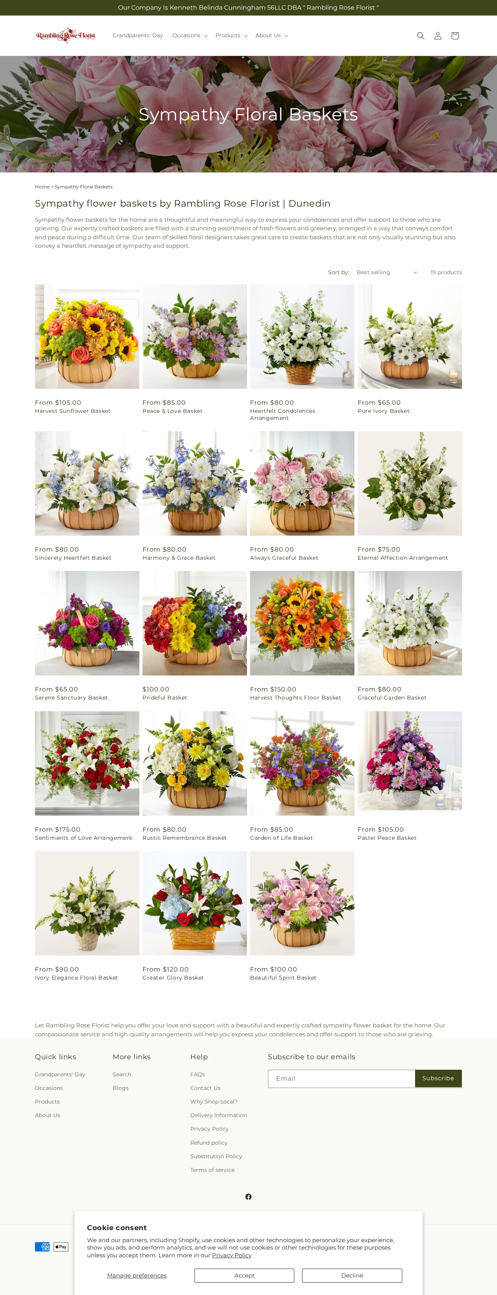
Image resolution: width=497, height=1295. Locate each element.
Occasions (49, 1087)
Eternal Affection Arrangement (403, 557)
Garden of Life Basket (281, 837)
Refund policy (209, 1142)
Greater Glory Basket (173, 977)
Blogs (121, 1087)
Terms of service (212, 1169)
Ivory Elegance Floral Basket (76, 977)
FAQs (197, 1073)
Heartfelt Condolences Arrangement (283, 414)
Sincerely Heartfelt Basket (73, 557)
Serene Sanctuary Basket (71, 697)
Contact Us (205, 1087)
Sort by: (338, 272)
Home (42, 187)
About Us (47, 1115)
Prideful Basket (165, 697)
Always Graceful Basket (284, 557)
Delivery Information (218, 1115)
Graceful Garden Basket (392, 697)
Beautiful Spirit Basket (283, 977)
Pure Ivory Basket (384, 410)
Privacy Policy (232, 1255)
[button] (189, 35)
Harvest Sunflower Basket (73, 410)
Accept (245, 1275)
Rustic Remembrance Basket (184, 837)
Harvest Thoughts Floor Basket (295, 697)
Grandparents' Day (60, 1073)
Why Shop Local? (214, 1101)
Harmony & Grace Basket (178, 557)
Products (47, 1101)
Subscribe (438, 1078)
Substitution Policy (216, 1156)
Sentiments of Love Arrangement (84, 837)
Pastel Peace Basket (387, 837)
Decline (352, 1275)
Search (122, 1073)
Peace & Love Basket (172, 410)
